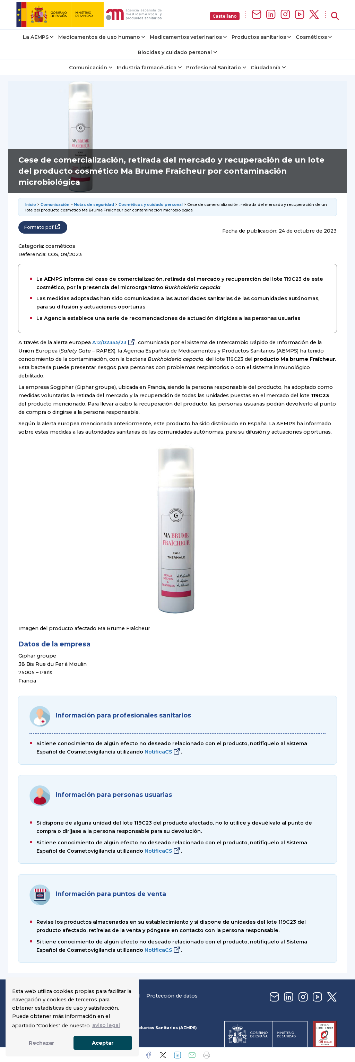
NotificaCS (158, 752)
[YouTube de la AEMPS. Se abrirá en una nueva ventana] (299, 14)
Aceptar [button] (103, 1043)
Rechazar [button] (41, 1043)
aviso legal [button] (106, 1025)
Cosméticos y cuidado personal (151, 204)
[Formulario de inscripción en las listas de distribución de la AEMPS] (256, 14)
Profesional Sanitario (213, 67)
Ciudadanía (265, 67)
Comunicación (88, 67)
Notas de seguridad (94, 204)
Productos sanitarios (259, 37)
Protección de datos (172, 996)
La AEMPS (36, 37)
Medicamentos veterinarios (186, 37)
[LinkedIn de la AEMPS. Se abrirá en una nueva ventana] (270, 14)
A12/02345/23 (109, 342)
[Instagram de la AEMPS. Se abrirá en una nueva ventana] (285, 14)
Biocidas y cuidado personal (175, 52)
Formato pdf (38, 227)
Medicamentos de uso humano (99, 37)
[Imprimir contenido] (207, 1055)
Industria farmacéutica (146, 67)
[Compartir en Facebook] (148, 1055)
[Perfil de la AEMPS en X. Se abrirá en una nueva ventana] (314, 14)
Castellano (225, 16)
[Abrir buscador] (335, 16)
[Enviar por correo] (192, 1055)
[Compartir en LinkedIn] (177, 1055)
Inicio (30, 204)
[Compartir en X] (163, 1055)
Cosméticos (311, 37)
